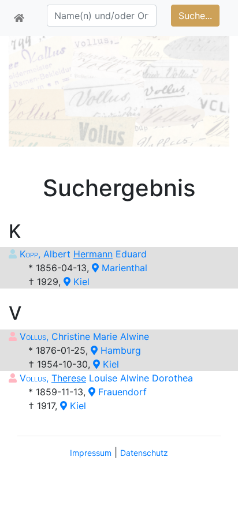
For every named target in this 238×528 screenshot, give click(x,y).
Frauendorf (121, 392)
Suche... (195, 15)
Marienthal (123, 268)
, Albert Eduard (83, 254)
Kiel (80, 281)
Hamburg (119, 350)
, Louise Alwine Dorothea (106, 378)
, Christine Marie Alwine (84, 336)
